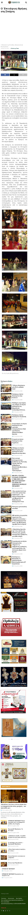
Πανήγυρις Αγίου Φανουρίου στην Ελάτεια (17, 395)
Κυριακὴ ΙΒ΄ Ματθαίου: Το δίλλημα (15, 829)
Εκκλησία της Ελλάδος (8, 45)
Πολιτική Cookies (5, 902)
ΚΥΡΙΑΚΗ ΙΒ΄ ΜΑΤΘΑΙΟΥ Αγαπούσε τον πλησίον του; (12, 874)
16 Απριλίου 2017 (5, 48)
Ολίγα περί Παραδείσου (15, 863)
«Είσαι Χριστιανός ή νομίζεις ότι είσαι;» (16, 850)
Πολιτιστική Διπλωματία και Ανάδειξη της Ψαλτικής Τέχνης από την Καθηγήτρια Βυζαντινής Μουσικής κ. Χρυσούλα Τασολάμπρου (19, 464)
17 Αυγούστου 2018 (13, 865)
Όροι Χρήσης (19, 898)
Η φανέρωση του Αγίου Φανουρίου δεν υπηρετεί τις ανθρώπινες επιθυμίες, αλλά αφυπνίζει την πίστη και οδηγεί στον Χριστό (19, 546)
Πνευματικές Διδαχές (4, 557)
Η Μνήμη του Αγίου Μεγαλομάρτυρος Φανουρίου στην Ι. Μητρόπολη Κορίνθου (19, 450)
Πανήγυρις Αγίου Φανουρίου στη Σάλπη (19, 415)
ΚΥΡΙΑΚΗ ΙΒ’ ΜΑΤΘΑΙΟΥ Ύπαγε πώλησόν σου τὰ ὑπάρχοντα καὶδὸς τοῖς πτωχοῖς (16, 822)
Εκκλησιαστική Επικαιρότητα (10, 801)
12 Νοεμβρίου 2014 (7, 871)
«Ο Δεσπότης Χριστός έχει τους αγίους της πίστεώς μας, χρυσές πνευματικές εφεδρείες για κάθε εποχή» (19, 532)
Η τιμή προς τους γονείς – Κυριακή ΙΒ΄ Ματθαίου (15, 843)
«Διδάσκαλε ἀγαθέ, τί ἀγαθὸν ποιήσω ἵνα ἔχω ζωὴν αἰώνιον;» (17, 836)
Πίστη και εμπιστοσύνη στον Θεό (19, 507)
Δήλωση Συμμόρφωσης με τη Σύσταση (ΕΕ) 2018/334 (13, 903)
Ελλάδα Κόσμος (5, 458)
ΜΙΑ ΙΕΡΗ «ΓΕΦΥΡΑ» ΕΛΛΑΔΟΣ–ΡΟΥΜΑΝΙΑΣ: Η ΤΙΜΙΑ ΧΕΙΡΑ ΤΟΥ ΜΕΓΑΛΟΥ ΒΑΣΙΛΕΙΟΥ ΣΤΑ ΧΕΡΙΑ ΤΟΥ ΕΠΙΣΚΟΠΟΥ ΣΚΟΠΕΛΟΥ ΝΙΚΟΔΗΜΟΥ (19, 481)
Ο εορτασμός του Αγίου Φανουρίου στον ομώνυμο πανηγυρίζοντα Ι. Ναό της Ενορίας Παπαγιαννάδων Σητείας (19, 429)
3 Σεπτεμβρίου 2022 (7, 810)
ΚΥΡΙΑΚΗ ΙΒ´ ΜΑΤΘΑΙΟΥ (8, 869)
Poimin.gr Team (15, 48)
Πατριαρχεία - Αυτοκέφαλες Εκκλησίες (5, 425)
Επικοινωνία (11, 898)
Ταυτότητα (3, 898)
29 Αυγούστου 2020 (13, 839)
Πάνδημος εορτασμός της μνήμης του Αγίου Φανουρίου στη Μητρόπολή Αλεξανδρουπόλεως (19, 406)
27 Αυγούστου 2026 (17, 391)
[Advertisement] (14, 28)
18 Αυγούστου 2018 (13, 859)
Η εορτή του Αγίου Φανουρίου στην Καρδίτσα (17, 441)
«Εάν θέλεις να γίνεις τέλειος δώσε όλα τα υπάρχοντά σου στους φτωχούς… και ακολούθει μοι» (13, 806)
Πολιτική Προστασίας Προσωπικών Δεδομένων (12, 900)
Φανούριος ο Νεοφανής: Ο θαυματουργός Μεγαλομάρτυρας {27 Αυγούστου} (19, 560)
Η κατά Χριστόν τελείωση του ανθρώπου (16, 856)
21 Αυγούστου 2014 (7, 877)
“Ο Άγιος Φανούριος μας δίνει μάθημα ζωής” (18, 387)
